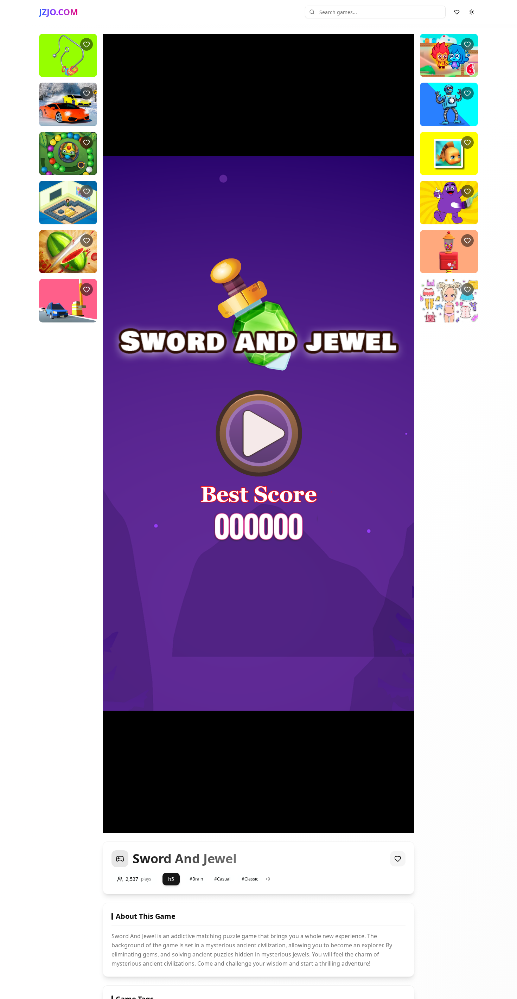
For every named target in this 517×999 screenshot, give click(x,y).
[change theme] (471, 12)
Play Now (68, 71)
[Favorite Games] (456, 12)
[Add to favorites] (86, 44)
